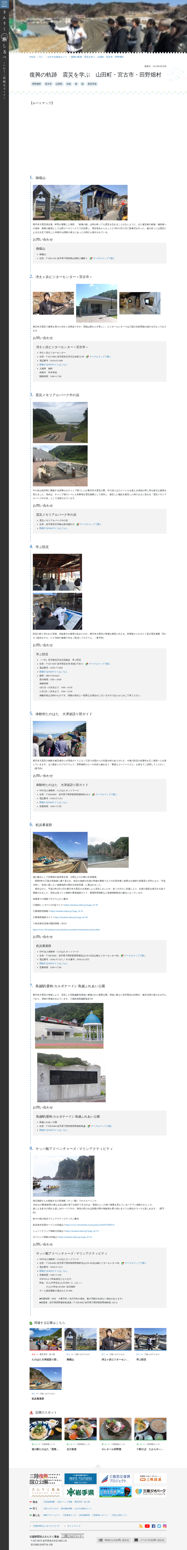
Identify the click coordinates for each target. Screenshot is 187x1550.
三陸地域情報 (49, 1502)
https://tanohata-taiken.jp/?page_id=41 (66, 911)
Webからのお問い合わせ (117, 1540)
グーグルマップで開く (104, 258)
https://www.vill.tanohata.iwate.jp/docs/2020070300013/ (90, 1225)
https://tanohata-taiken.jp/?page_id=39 (81, 905)
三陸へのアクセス (51, 1508)
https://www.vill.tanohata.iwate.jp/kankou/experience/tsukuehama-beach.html (66, 929)
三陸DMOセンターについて (46, 1526)
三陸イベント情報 (64, 1502)
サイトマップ (73, 1526)
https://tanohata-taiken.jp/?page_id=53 (82, 1231)
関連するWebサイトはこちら (53, 364)
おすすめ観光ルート (83, 1508)
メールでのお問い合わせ (152, 1540)
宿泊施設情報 (66, 1508)
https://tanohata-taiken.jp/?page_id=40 (71, 917)
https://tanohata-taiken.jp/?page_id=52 (75, 1237)
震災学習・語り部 (82, 1502)
